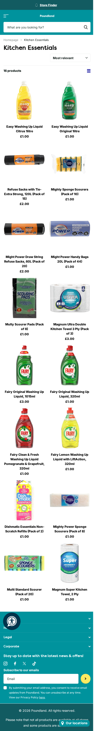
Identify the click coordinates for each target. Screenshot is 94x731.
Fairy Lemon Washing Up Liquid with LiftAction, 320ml (69, 459)
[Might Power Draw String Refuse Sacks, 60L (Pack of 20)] (24, 230)
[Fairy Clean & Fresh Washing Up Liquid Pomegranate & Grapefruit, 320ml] (24, 428)
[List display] (89, 70)
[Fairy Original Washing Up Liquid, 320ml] (70, 365)
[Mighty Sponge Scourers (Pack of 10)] (70, 163)
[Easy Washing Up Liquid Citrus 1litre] (24, 100)
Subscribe (86, 679)
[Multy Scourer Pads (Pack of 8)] (24, 298)
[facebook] (15, 663)
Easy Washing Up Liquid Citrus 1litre (24, 129)
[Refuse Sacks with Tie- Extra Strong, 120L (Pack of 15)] (24, 163)
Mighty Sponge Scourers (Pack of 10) (69, 191)
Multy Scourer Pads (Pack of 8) (24, 326)
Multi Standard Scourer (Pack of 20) (24, 592)
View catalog (6, 16)
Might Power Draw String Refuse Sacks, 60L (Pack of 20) (24, 261)
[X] (24, 663)
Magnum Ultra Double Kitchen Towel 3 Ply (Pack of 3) (69, 328)
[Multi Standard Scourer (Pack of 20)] (24, 563)
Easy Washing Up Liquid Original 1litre (70, 129)
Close (47, 618)
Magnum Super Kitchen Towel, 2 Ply (69, 592)
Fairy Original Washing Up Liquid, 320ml (69, 394)
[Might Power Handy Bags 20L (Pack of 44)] (70, 230)
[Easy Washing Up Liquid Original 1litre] (70, 100)
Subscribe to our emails (21, 670)
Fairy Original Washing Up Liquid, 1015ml (24, 394)
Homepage (10, 40)
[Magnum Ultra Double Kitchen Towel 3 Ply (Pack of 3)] (70, 298)
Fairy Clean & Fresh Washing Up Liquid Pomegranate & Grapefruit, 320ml (24, 461)
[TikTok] (34, 664)
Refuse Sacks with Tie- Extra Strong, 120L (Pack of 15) (24, 193)
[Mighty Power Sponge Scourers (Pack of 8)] (70, 500)
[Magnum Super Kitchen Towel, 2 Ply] (70, 563)
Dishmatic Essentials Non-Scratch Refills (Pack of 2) (24, 529)
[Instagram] (5, 664)
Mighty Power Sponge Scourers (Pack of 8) (69, 529)
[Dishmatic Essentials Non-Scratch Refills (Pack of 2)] (24, 500)
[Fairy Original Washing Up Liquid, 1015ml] (24, 365)
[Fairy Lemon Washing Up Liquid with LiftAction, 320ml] (70, 428)
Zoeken (86, 27)
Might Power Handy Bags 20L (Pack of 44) (70, 259)
